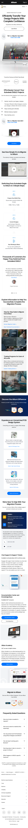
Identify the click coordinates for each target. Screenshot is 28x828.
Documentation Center (10, 617)
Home (2, 772)
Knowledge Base (9, 621)
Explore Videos (9, 664)
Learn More (14, 28)
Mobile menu (2, 2)
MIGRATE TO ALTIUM (19, 772)
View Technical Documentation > (12, 327)
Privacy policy (16, 817)
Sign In (25, 2)
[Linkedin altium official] (14, 812)
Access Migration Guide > (10, 324)
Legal (18, 821)
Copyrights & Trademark (7, 817)
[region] (14, 82)
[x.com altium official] (9, 812)
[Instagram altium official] (24, 812)
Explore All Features (14, 493)
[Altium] (14, 2)
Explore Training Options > (10, 368)
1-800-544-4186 (15, 37)
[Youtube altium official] (19, 812)
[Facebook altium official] (4, 812)
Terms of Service (12, 821)
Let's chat (9, 546)
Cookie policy (23, 817)
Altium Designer (9, 772)
